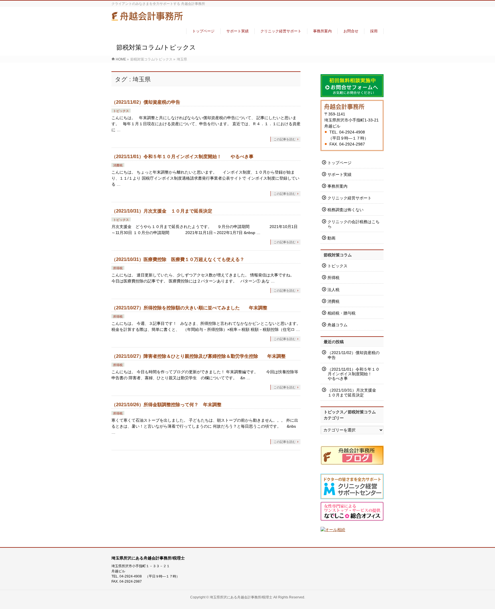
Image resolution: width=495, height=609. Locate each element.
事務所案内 (337, 186)
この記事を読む (285, 139)
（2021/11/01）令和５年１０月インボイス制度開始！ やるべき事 (182, 156)
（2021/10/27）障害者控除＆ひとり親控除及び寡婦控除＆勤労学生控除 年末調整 (198, 356)
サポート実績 (339, 174)
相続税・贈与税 (341, 313)
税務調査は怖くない (345, 209)
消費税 (118, 165)
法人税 (333, 289)
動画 (331, 238)
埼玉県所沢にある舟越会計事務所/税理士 (241, 597)
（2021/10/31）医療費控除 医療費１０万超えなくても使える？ (177, 259)
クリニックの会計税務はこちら (353, 224)
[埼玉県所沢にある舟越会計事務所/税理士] (147, 18)
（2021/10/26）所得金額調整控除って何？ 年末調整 (166, 404)
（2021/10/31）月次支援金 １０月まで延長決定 (161, 211)
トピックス (121, 111)
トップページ (339, 162)
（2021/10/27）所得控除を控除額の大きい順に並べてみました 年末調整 (189, 307)
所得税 (118, 268)
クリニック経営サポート (349, 198)
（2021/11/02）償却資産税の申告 (145, 102)
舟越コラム (337, 325)
